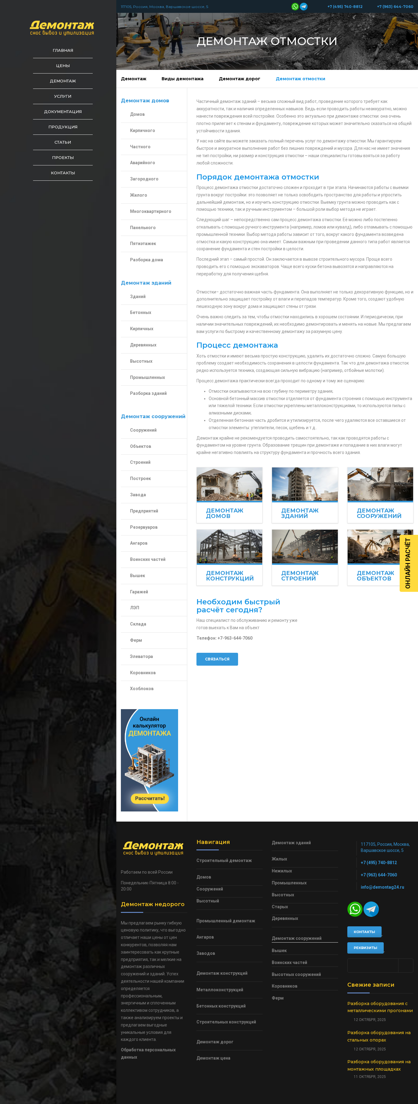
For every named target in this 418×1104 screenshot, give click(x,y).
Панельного (143, 227)
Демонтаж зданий (300, 513)
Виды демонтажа (182, 78)
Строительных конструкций (226, 1021)
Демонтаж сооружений (379, 513)
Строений (140, 462)
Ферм (136, 640)
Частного (140, 146)
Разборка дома (146, 259)
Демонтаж (63, 80)
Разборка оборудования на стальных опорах (379, 1036)
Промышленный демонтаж (225, 920)
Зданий (138, 296)
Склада (138, 624)
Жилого (138, 195)
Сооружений (143, 430)
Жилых (279, 858)
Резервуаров (144, 527)
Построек (140, 478)
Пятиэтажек (143, 243)
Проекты (63, 157)
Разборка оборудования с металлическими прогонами (380, 1007)
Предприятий (144, 511)
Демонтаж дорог (239, 78)
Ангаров (138, 543)
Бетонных (140, 312)
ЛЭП (134, 607)
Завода (138, 494)
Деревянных (143, 344)
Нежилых (282, 870)
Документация (63, 111)
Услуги (62, 96)
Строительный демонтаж (224, 860)
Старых (280, 906)
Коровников (143, 672)
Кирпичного (142, 130)
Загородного (144, 178)
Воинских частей (148, 559)
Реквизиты (365, 948)
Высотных (141, 361)
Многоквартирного (150, 211)
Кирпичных (141, 328)
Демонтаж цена (213, 1058)
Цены (63, 65)
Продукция (62, 126)
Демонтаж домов (224, 513)
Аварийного (142, 162)
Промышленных (147, 377)
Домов (137, 114)
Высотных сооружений (296, 974)
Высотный (207, 900)
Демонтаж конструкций (230, 575)
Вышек (137, 575)
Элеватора (141, 656)
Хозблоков (142, 688)
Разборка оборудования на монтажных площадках (379, 1065)
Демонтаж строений (300, 575)
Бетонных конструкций (221, 1006)
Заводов (205, 953)
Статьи (62, 142)
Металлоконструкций (219, 989)
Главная (63, 50)
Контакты (63, 172)
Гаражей (139, 591)
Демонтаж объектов (375, 575)
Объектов (140, 446)
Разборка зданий (148, 393)
